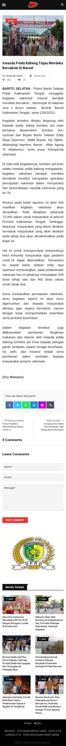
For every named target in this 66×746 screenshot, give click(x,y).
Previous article (13, 425)
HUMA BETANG (12, 75)
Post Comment (15, 520)
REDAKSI (10, 731)
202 (9, 79)
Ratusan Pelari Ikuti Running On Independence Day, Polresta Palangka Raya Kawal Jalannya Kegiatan (49, 623)
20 (24, 79)
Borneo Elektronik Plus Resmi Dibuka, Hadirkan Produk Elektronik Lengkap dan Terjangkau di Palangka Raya (16, 663)
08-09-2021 (40, 75)
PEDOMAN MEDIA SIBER (31, 731)
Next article (52, 425)
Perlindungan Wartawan (41, 735)
